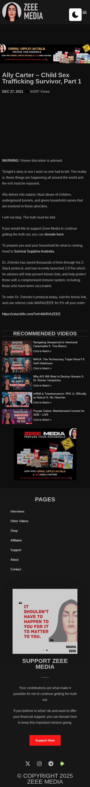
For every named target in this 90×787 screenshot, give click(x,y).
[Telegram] (51, 763)
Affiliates (16, 540)
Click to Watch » (42, 351)
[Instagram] (39, 763)
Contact (15, 569)
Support (15, 550)
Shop (14, 530)
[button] (84, 12)
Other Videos (19, 521)
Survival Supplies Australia (34, 251)
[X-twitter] (28, 763)
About (14, 559)
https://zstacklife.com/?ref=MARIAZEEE (31, 314)
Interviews (17, 511)
